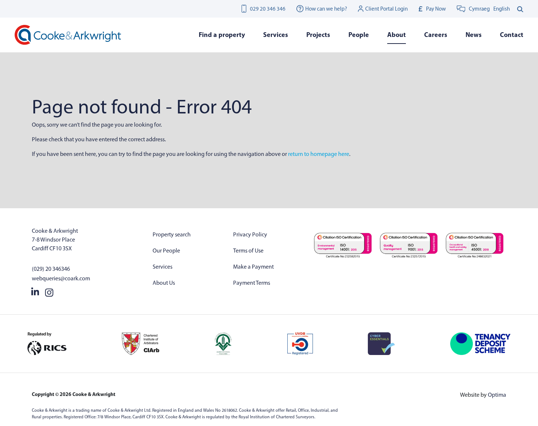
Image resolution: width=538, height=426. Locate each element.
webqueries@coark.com (61, 278)
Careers (435, 34)
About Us (164, 282)
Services (162, 266)
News (474, 34)
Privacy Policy (250, 234)
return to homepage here (318, 153)
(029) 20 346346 (51, 268)
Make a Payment (253, 266)
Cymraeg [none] (479, 8)
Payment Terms (251, 282)
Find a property (222, 34)
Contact (511, 34)
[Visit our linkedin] (35, 291)
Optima (497, 394)
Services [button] (275, 34)
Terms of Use (248, 250)
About (396, 34)
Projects (318, 34)
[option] (501, 8)
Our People (166, 250)
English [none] (501, 8)
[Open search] (520, 8)
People (358, 34)
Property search (172, 234)
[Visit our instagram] (49, 291)
